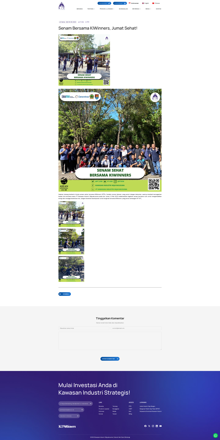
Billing (130, 414)
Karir (130, 411)
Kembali (66, 294)
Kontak (158, 9)
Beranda (80, 9)
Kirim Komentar (108, 359)
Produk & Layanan (106, 9)
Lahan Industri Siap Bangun (147, 406)
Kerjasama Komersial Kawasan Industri (151, 411)
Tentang (90, 9)
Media (148, 9)
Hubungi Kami (103, 3)
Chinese (157, 3)
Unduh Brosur (118, 3)
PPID (130, 406)
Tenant (115, 414)
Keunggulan (123, 9)
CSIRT (130, 409)
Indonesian (135, 3)
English (147, 3)
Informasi (135, 9)
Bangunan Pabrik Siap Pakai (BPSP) (150, 409)
